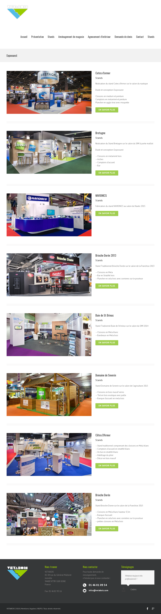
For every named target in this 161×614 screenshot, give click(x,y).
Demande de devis (123, 37)
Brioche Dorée (102, 495)
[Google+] (153, 608)
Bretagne (100, 133)
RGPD (39, 608)
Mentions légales (28, 608)
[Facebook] (147, 608)
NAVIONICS (101, 195)
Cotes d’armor (102, 73)
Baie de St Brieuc (104, 315)
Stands (51, 37)
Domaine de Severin (105, 375)
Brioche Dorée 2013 (105, 255)
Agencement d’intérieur (99, 37)
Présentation (37, 37)
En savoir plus (107, 109)
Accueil (23, 37)
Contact (140, 37)
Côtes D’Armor (103, 435)
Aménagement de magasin (71, 37)
